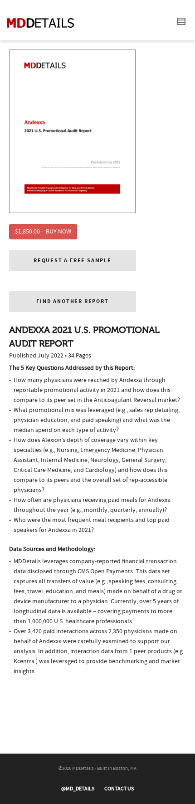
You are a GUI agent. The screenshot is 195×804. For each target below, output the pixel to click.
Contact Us (119, 788)
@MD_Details (77, 788)
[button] (72, 260)
